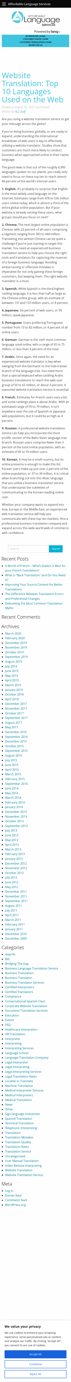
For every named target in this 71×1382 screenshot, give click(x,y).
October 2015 (14, 746)
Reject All (35, 1374)
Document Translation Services (26, 1011)
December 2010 (16, 934)
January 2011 (14, 929)
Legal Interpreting (17, 1067)
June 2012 (11, 882)
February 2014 (15, 802)
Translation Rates (17, 1147)
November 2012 (16, 868)
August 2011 (13, 906)
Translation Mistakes (19, 1137)
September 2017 (16, 718)
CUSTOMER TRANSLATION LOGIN (36, 42)
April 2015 (12, 770)
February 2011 (15, 924)
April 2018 (12, 699)
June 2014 (11, 788)
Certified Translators (19, 992)
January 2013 (14, 859)
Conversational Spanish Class (25, 1001)
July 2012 (11, 877)
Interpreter (12, 1039)
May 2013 (11, 840)
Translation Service (18, 1151)
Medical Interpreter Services (24, 1090)
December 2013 (16, 812)
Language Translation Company (26, 1058)
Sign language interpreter (22, 1114)
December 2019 (16, 643)
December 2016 (16, 732)
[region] (35, 1351)
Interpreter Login (35, 36)
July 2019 (11, 666)
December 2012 (16, 863)
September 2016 (16, 737)
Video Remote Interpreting (23, 1166)
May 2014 (11, 793)
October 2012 (14, 873)
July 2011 (11, 910)
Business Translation (19, 973)
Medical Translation (18, 1100)
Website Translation (18, 1170)
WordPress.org (15, 1205)
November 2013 (16, 817)
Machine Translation (19, 1086)
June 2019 (11, 671)
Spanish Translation (18, 1119)
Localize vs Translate (19, 1081)
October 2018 (14, 694)
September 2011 (16, 901)
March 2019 (13, 685)
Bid (7, 959)
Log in (9, 1191)
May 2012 (11, 887)
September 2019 (16, 657)
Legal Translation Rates (21, 1076)
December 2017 (16, 704)
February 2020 (15, 638)
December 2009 (16, 938)
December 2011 (16, 892)
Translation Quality (18, 1142)
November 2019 (16, 647)
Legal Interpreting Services (23, 1072)
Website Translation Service (24, 1175)
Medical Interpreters (19, 1095)
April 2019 (12, 680)
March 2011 (13, 920)
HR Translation (15, 1034)
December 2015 (16, 741)
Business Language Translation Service (31, 968)
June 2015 (11, 765)
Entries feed (13, 1195)
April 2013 (12, 845)
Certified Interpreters (19, 987)
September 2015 (16, 751)
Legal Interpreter (16, 1062)
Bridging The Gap (17, 964)
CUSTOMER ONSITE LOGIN (35, 39)
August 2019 (13, 662)
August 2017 (13, 723)
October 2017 (14, 713)
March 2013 (13, 849)
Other (9, 1109)
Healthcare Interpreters (21, 1029)
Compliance (13, 996)
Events (9, 1020)
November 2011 (16, 896)
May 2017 (11, 727)
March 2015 (13, 774)
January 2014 (14, 807)
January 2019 (14, 690)
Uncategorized (15, 1156)
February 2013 (15, 854)
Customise (35, 1364)
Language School (16, 1053)
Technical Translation (19, 1123)
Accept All (35, 1354)
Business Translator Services (24, 983)
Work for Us (35, 45)
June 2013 (11, 835)
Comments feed (16, 1200)
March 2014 (13, 798)
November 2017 (16, 708)
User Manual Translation (22, 1161)
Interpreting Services (19, 1048)
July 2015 (11, 760)
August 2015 (13, 755)
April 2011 (12, 915)
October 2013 (14, 821)
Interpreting (13, 1043)
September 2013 (16, 826)
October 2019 (14, 652)
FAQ (8, 1025)
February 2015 (15, 779)
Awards (10, 954)
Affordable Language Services (29, 4)
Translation (13, 1133)
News (9, 1104)
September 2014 (16, 784)
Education (12, 1015)
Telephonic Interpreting (21, 1128)
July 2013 (11, 830)
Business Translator (18, 978)
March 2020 (13, 633)
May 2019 (11, 676)
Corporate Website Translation (26, 1006)
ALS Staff (20, 111)
